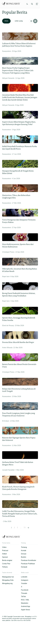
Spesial (5, 557)
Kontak (23, 550)
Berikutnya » (28, 527)
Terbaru (5, 567)
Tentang (24, 547)
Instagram (24, 580)
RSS (6, 21)
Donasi (23, 554)
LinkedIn (24, 577)
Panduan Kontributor (28, 560)
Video (4, 547)
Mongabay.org (7, 583)
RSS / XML (25, 600)
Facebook (24, 590)
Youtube (24, 583)
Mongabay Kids (8, 580)
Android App (25, 606)
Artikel (4, 554)
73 (24, 527)
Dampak (24, 567)
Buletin (23, 557)
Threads (24, 593)
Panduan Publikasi (28, 563)
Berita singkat (7, 560)
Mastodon (24, 603)
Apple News (25, 610)
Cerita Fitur (6, 563)
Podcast (5, 550)
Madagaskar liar (8, 577)
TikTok (23, 596)
